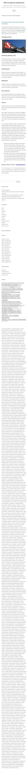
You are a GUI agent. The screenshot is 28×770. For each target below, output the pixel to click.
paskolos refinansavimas (18, 460)
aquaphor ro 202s (5, 395)
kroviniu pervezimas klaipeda (7, 553)
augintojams (4, 522)
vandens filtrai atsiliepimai (16, 308)
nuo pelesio (18, 588)
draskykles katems (5, 462)
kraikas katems (15, 540)
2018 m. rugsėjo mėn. (6, 260)
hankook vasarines (8, 606)
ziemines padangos (17, 473)
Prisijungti (4, 270)
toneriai (22, 566)
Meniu (14, 10)
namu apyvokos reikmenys (15, 433)
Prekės (3, 217)
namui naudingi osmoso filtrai (16, 358)
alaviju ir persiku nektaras (6, 282)
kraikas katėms (5, 537)
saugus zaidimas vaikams (6, 436)
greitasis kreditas (20, 457)
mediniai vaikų (15, 725)
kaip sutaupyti (14, 508)
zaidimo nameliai (17, 744)
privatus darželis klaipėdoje (7, 586)
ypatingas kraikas (10, 514)
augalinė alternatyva (19, 503)
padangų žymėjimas (16, 328)
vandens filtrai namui (6, 356)
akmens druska (18, 630)
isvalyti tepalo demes (10, 465)
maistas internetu (15, 521)
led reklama (4, 519)
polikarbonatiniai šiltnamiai (17, 516)
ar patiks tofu (11, 503)
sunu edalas (4, 491)
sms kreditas (8, 628)
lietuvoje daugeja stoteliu (6, 420)
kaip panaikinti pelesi (6, 743)
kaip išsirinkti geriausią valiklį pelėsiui (17, 407)
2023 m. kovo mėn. (5, 245)
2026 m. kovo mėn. (5, 239)
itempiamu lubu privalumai (14, 447)
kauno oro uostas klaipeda (11, 292)
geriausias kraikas (9, 539)
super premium (17, 490)
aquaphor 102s (19, 394)
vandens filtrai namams (14, 767)
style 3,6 (9, 545)
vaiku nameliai (19, 306)
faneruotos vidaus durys (6, 287)
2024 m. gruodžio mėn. (6, 242)
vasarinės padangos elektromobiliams (9, 421)
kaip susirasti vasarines (9, 620)
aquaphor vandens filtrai (11, 371)
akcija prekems (18, 514)
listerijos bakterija (22, 439)
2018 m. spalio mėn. (6, 258)
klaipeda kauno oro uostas (11, 295)
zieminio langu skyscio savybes (8, 441)
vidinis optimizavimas (9, 456)
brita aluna (14, 544)
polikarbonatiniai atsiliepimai (11, 518)
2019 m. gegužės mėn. (6, 253)
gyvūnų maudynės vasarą (15, 712)
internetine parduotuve (15, 509)
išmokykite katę (4, 488)
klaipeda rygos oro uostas (10, 296)
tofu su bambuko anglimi (6, 483)
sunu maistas (22, 490)
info (25, 498)
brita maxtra (9, 720)
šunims (12, 501)
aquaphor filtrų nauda (19, 377)
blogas (9, 522)
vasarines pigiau (16, 602)
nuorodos (23, 504)
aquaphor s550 (11, 392)
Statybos (3, 219)
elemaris (17, 545)
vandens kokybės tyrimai (17, 310)
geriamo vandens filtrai (19, 392)
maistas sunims (12, 532)
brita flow (13, 545)
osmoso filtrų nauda (17, 332)
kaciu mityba (22, 487)
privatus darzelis (5, 447)
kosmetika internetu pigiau (16, 578)
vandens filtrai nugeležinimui (20, 363)
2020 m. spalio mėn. (6, 250)
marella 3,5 (4, 721)
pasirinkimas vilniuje (9, 446)
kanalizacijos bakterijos (14, 527)
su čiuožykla (22, 550)
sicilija (20, 628)
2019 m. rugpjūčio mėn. (6, 252)
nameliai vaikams (15, 549)
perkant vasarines (8, 619)
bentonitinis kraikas (5, 498)
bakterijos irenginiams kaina (16, 738)
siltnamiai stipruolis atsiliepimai (12, 438)
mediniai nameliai (13, 547)
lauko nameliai (8, 549)
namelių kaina (21, 725)
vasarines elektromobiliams (12, 607)
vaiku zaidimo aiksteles (6, 307)
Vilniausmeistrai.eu (20, 164)
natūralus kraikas (15, 718)
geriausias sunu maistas (20, 532)
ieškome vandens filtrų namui (15, 350)
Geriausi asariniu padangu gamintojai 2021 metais (15, 482)
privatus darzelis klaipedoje (16, 589)
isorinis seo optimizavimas (7, 431)
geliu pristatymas (14, 576)
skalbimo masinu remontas (19, 171)
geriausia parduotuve (6, 509)
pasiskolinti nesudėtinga (18, 456)
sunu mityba (8, 508)
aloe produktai (21, 282)
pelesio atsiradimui (10, 624)
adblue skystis (22, 442)
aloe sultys (3, 283)
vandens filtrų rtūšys (16, 353)
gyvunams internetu (21, 508)
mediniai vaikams (18, 726)
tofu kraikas (12, 498)
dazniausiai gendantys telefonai (18, 411)
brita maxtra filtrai (5, 544)
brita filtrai (20, 285)
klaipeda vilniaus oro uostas (11, 298)
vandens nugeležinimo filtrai (11, 313)
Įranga (3, 212)
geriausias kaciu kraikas (6, 411)
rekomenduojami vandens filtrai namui (15, 354)
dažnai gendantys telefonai (16, 416)
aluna (10, 544)
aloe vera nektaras (8, 283)
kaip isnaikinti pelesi (19, 625)
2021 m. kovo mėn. (5, 248)
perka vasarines (16, 606)
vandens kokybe (7, 310)
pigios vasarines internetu (13, 615)
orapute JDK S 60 (15, 573)
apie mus (14, 504)
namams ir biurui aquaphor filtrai (14, 385)
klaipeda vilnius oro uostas (11, 301)
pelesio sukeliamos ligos (6, 627)
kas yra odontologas (22, 542)
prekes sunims (8, 513)
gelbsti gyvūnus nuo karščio (15, 534)
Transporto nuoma (5, 221)
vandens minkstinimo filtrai (11, 311)
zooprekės (22, 539)
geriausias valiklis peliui (14, 425)
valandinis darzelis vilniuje (12, 491)
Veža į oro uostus (5, 225)
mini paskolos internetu (19, 664)
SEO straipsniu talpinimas (6, 328)
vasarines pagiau (21, 612)
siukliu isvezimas (9, 555)
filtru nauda (21, 524)
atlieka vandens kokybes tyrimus (17, 283)
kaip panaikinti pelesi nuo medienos (8, 290)
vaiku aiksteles (4, 306)
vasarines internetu (5, 599)
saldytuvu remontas (9, 171)
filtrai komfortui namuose (15, 345)
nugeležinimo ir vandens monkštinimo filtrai (10, 366)
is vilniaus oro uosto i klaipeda (12, 289)
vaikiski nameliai (5, 550)
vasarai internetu (16, 619)
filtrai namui (13, 359)
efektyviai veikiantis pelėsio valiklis (12, 426)
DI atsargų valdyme (5, 190)
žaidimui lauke (22, 549)
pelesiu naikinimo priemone (16, 743)
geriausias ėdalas (22, 521)
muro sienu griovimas (14, 571)
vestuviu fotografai (5, 571)
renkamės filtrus (23, 519)
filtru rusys (4, 542)
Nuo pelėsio (4, 214)
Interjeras (4, 211)
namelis (10, 730)
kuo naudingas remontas (15, 423)
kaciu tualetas (22, 495)
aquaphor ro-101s (16, 382)
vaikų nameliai (21, 723)
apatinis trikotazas (21, 576)
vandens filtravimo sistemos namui (17, 348)
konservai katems (14, 496)
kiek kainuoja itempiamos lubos (12, 449)
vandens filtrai (7, 308)
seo (19, 571)
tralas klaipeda (16, 553)
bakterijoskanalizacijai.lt (6, 581)
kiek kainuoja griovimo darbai (17, 563)
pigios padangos (17, 469)
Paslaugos (9, 168)
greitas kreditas (5, 459)
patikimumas (8, 573)
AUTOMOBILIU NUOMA (10, 285)
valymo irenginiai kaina (6, 589)
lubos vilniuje (15, 452)
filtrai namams (7, 346)
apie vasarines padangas (11, 622)
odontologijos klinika (9, 490)
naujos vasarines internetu (7, 614)
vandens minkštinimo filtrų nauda (8, 364)
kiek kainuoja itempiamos (9, 451)
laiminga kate (19, 454)
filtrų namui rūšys (13, 356)
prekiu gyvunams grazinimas (14, 485)
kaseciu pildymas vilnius (6, 568)
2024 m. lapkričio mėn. (6, 243)
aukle (22, 588)
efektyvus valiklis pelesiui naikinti (7, 286)
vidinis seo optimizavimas (17, 431)
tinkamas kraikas (22, 540)
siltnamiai (20, 452)
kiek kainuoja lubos (18, 451)
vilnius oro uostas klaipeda (14, 319)
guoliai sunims (18, 493)
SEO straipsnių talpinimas (14, 3)
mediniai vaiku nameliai (16, 565)
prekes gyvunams (16, 500)
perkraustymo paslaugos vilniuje (14, 488)
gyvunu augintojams (6, 501)
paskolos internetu (5, 457)
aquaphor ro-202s (15, 389)
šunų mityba (11, 535)
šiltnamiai (19, 531)
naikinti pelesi (8, 563)
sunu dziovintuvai (8, 495)
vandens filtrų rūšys (21, 356)
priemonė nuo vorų (21, 402)
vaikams (3, 434)
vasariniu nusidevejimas (6, 617)
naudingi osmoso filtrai (17, 341)
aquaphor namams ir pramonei (17, 376)
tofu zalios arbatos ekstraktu (17, 483)
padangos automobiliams (21, 591)
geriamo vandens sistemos (20, 367)
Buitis (3, 208)
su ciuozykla (17, 550)
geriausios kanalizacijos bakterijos (12, 442)
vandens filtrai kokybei (15, 346)
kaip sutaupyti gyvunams (7, 500)
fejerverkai (4, 524)
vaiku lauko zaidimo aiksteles (12, 306)
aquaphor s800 (9, 382)
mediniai (9, 725)
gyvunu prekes (21, 501)
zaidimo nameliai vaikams (6, 565)
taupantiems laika (16, 601)
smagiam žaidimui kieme (15, 408)
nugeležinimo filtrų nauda (9, 363)
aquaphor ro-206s (15, 390)
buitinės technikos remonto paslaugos (11, 169)
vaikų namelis (20, 547)
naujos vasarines (9, 602)
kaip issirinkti (8, 516)
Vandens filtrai (4, 224)
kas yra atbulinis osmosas (9, 340)
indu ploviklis (9, 575)
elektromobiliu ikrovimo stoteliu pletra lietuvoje (16, 418)
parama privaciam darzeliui (15, 444)
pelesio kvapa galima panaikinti (18, 397)
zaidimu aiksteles (5, 320)
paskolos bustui (9, 487)
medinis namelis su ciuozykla (12, 464)
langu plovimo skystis (19, 472)
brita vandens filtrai (6, 531)
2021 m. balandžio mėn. (6, 247)
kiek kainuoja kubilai (6, 416)
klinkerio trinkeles (16, 555)
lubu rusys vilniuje (8, 452)
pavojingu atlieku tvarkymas (18, 575)
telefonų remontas (7, 400)
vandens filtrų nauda (11, 336)
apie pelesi (4, 624)
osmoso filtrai (10, 332)
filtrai (12, 287)
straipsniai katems (12, 454)
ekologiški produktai (17, 286)
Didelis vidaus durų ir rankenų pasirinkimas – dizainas (12, 194)
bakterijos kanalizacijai (20, 434)
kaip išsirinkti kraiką (14, 717)
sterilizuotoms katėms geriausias (20, 415)
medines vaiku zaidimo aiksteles (16, 302)
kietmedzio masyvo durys (6, 293)
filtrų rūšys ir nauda (9, 335)
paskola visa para (15, 627)
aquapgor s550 (7, 384)
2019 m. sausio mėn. (6, 256)
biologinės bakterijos (18, 526)
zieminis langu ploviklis (10, 472)
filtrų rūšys (6, 333)
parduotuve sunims (16, 593)
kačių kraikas (23, 535)
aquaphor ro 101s (12, 394)
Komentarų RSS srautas (6, 273)
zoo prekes (22, 545)
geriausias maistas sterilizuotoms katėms (9, 413)
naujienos (18, 504)
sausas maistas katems (6, 496)
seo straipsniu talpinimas (16, 403)
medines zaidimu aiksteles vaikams (8, 303)
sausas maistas (18, 535)
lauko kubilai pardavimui (14, 398)
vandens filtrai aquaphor (17, 372)
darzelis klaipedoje (15, 581)
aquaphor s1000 (14, 384)
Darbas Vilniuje (9, 552)
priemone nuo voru (5, 398)
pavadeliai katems (11, 511)
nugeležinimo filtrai (8, 397)
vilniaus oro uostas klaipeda (10, 316)
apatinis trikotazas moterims (13, 580)
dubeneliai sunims (22, 671)
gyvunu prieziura (23, 500)
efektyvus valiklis (18, 558)
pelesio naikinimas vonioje (15, 741)
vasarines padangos (9, 473)
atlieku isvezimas (12, 591)
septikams (9, 570)
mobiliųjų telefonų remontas (7, 415)
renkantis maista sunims (14, 632)
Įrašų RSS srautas (5, 271)
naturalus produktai (17, 303)
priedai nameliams (13, 723)
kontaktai (9, 504)
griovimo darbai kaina (6, 576)
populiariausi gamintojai (21, 622)
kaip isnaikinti (7, 562)
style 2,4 (5, 545)
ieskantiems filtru (10, 524)
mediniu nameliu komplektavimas (14, 566)
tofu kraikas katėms (5, 547)
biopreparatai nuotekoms (18, 736)
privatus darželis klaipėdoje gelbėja (13, 583)
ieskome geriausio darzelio (19, 446)
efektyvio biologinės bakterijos (12, 529)
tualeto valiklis (14, 570)
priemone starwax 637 (11, 557)
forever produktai (17, 287)
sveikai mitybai (22, 305)
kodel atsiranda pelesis (14, 439)
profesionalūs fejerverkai (6, 540)
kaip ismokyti (4, 514)
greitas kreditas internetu (13, 459)
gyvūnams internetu (12, 537)
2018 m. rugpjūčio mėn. (6, 261)
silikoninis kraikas (22, 496)
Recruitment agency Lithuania (18, 552)
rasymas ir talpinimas (11, 597)
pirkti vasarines (4, 609)
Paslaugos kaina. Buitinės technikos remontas (13, 23)
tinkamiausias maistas (6, 521)
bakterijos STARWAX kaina (9, 558)
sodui (25, 529)
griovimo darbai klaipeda (17, 734)
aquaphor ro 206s (12, 395)
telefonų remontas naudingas (16, 410)
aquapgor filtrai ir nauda (13, 379)
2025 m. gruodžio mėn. (6, 240)
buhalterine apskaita (5, 444)
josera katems (20, 491)
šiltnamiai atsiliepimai (22, 518)
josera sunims (4, 493)
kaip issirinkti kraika (5, 534)
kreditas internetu (9, 460)
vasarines (20, 599)
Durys (3, 209)
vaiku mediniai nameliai (17, 730)
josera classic (14, 428)
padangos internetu (15, 467)
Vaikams (3, 222)
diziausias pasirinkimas (12, 609)
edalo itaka (19, 506)
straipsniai (13, 522)
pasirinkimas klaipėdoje (10, 584)
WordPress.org (5, 274)
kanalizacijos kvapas (5, 527)
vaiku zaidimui (17, 441)
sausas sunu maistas (16, 513)
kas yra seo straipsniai (9, 429)
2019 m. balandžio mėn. (6, 255)
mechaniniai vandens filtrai (6, 302)
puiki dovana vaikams (6, 408)
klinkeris (14, 560)
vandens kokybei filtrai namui (14, 351)
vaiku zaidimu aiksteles (14, 307)
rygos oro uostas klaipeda (10, 305)
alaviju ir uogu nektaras (15, 282)
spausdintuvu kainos (22, 570)
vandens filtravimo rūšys (14, 330)
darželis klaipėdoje (19, 584)
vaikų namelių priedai (17, 746)
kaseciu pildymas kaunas (16, 568)
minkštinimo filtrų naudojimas (15, 333)
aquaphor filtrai (19, 371)
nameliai (3, 549)
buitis (22, 433)
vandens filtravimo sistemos (16, 343)
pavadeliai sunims (19, 511)
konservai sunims (16, 495)
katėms (15, 501)
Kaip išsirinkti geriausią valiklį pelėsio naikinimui (11, 196)
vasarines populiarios (17, 604)
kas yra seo (14, 400)
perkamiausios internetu (10, 715)
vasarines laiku (21, 607)
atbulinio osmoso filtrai (6, 338)
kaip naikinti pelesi (14, 562)
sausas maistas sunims (19, 498)
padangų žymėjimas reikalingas (18, 420)
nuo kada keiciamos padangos (19, 475)
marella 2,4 (19, 544)
